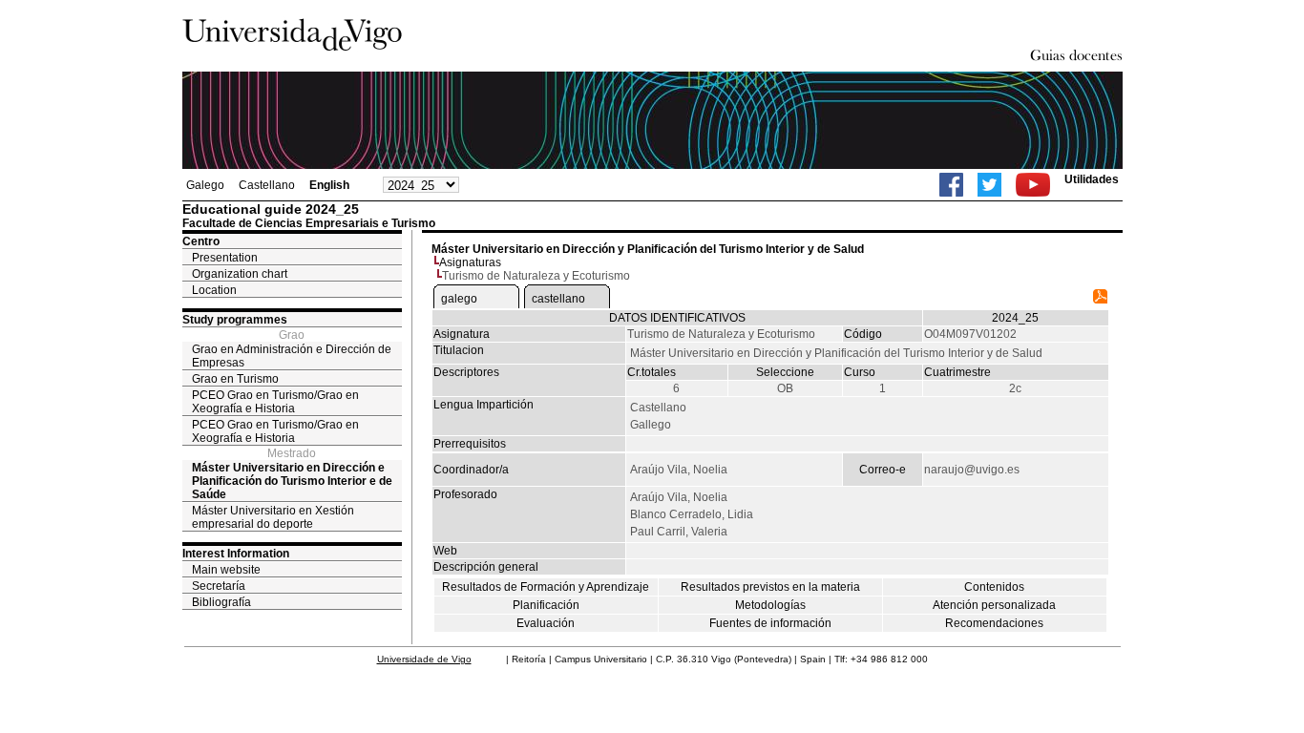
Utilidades (1091, 179)
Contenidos (994, 587)
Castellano (267, 185)
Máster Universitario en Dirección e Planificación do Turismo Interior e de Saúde (292, 481)
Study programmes (234, 319)
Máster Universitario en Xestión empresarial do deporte (273, 517)
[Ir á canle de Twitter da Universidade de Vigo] (989, 185)
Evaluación (545, 623)
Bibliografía (221, 602)
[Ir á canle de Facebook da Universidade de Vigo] (951, 185)
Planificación (546, 605)
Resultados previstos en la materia (770, 587)
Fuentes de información (770, 623)
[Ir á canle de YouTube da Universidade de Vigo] (1033, 185)
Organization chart (239, 274)
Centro (201, 241)
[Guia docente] (1100, 299)
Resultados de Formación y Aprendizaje (545, 587)
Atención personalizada (994, 605)
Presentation (225, 257)
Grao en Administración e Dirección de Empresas (291, 356)
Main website (226, 569)
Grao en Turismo (235, 379)
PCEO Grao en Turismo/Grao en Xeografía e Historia (275, 401)
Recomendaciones (994, 623)
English (329, 185)
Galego (205, 185)
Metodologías (770, 605)
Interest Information (235, 553)
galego (459, 298)
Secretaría (218, 586)
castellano (558, 298)
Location (214, 290)
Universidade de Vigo (424, 659)
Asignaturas (470, 262)
